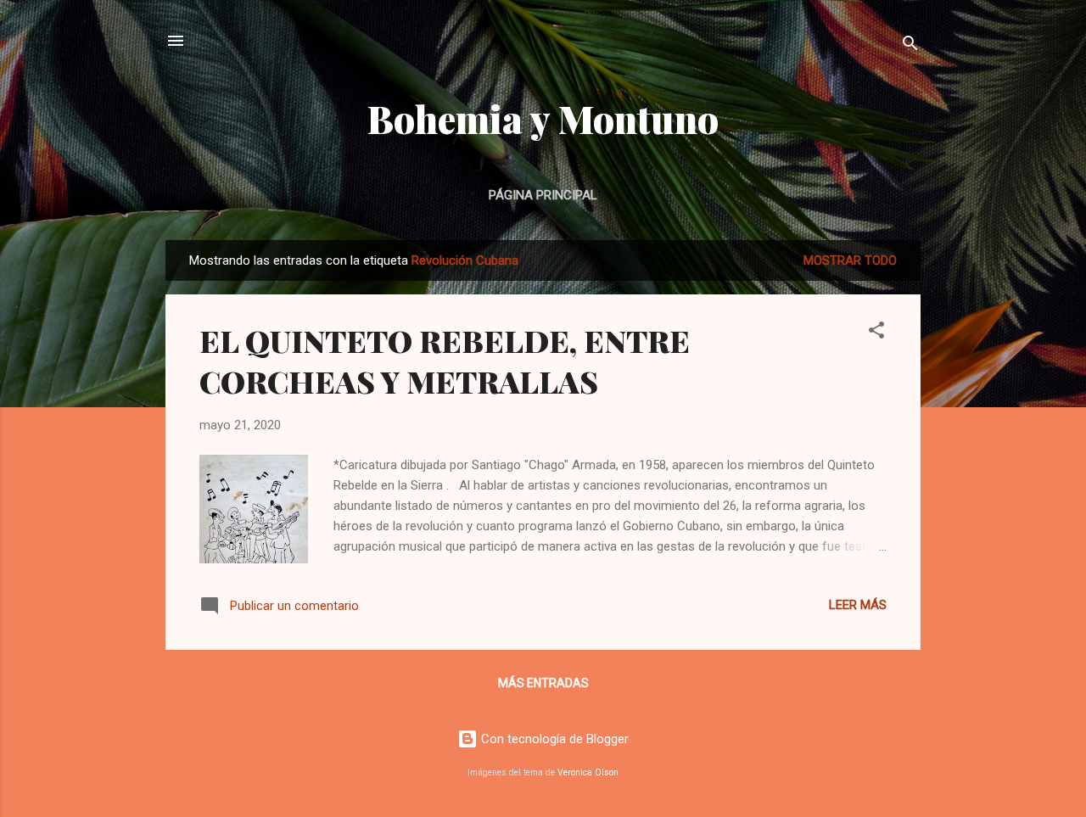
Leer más (858, 605)
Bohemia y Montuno (543, 118)
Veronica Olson (588, 772)
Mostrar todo (850, 260)
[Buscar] (910, 46)
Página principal (543, 195)
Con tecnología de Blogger (553, 739)
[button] (876, 333)
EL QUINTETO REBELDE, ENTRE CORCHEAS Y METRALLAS (444, 360)
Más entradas (543, 683)
